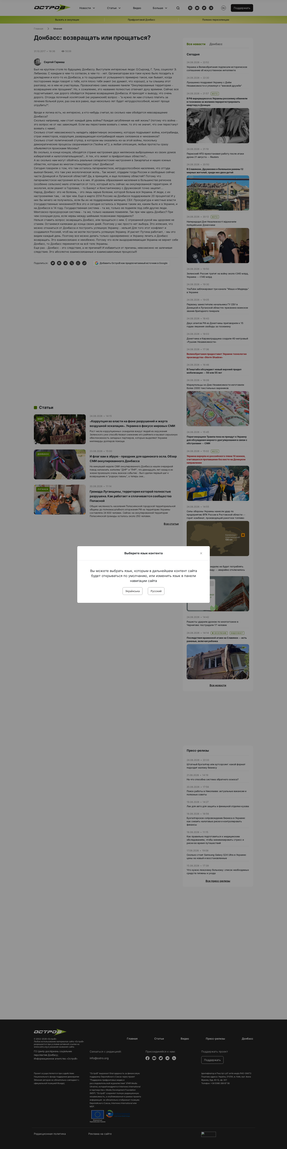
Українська (132, 591)
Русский (156, 591)
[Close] (201, 553)
